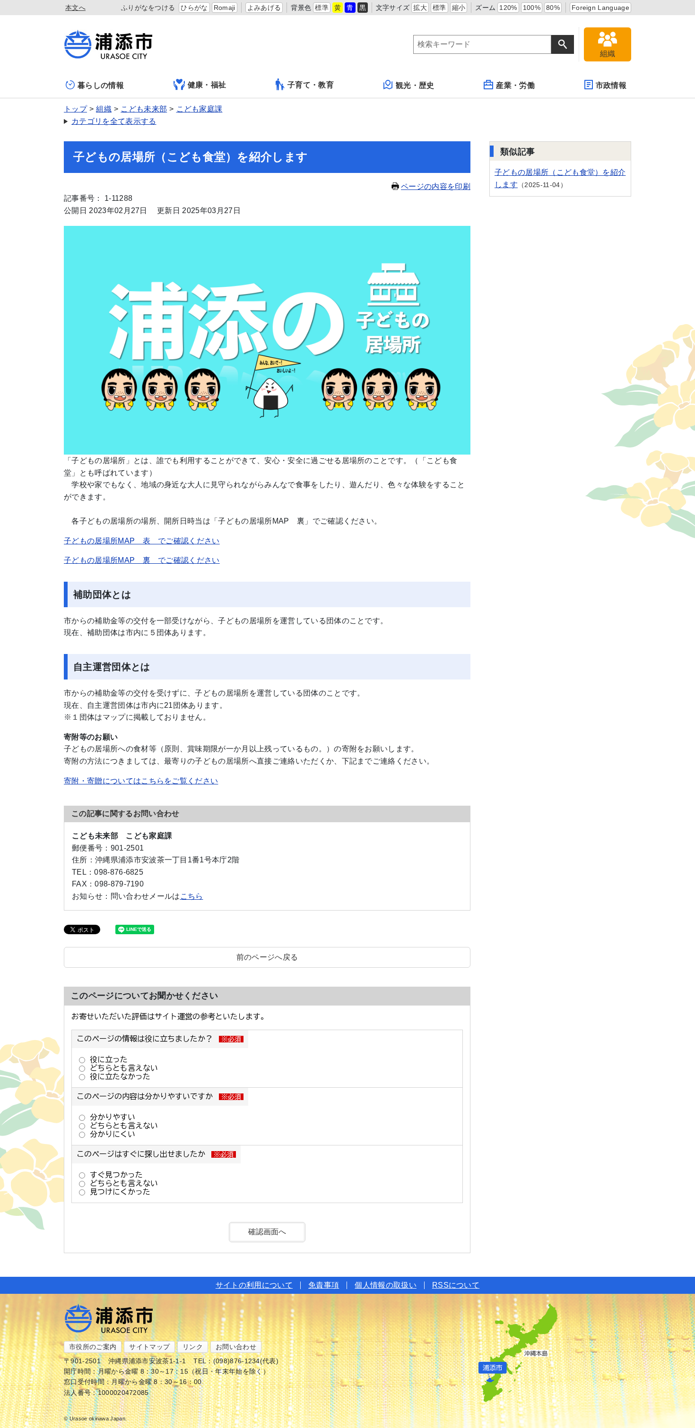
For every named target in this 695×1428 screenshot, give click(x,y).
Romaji (224, 7)
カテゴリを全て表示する (113, 121)
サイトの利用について (254, 1285)
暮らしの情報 (101, 85)
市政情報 (611, 85)
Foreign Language (600, 7)
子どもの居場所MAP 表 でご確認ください (142, 541)
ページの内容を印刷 (435, 186)
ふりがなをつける (148, 7)
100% (531, 7)
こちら (191, 896)
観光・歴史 (415, 85)
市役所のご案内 (92, 1347)
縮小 (459, 7)
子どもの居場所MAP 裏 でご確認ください (142, 560)
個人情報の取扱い (386, 1285)
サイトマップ (149, 1347)
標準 (322, 7)
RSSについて (455, 1285)
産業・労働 (515, 85)
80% (553, 7)
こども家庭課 (199, 109)
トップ (75, 109)
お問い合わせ (236, 1347)
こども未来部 (144, 109)
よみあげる (264, 7)
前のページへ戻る (267, 957)
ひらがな (194, 7)
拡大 (420, 7)
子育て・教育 (310, 85)
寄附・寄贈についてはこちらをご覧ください (141, 781)
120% (508, 7)
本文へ (75, 7)
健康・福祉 (207, 85)
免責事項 (323, 1285)
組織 (104, 109)
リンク (192, 1347)
